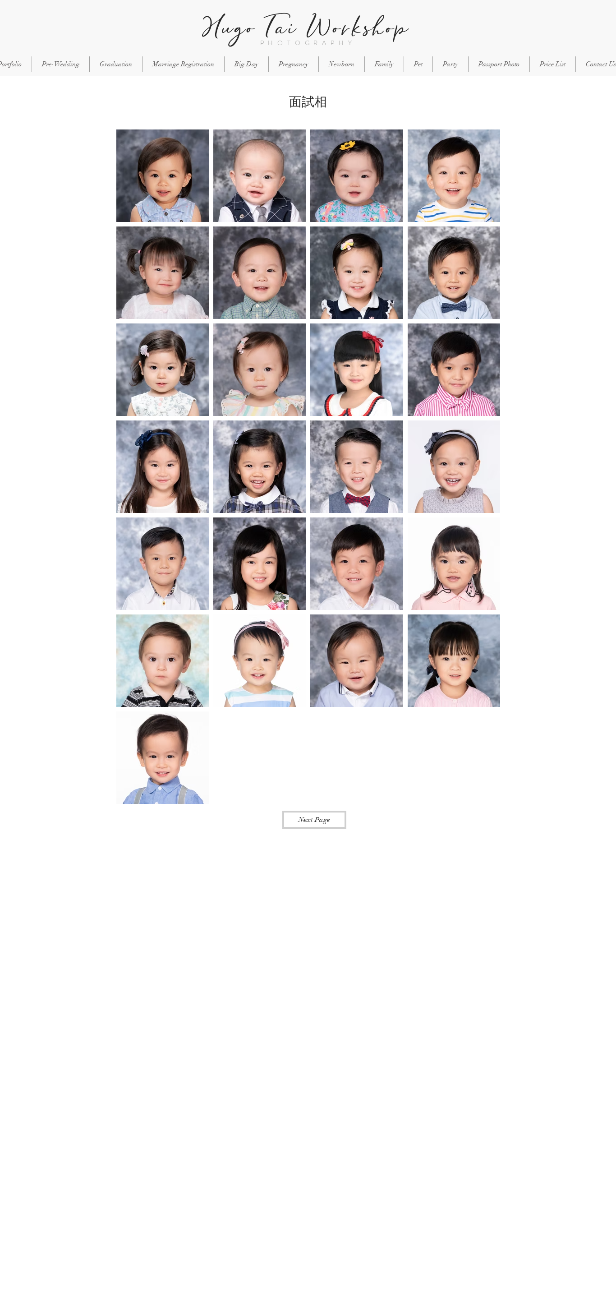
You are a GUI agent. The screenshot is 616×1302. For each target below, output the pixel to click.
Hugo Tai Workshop (306, 28)
